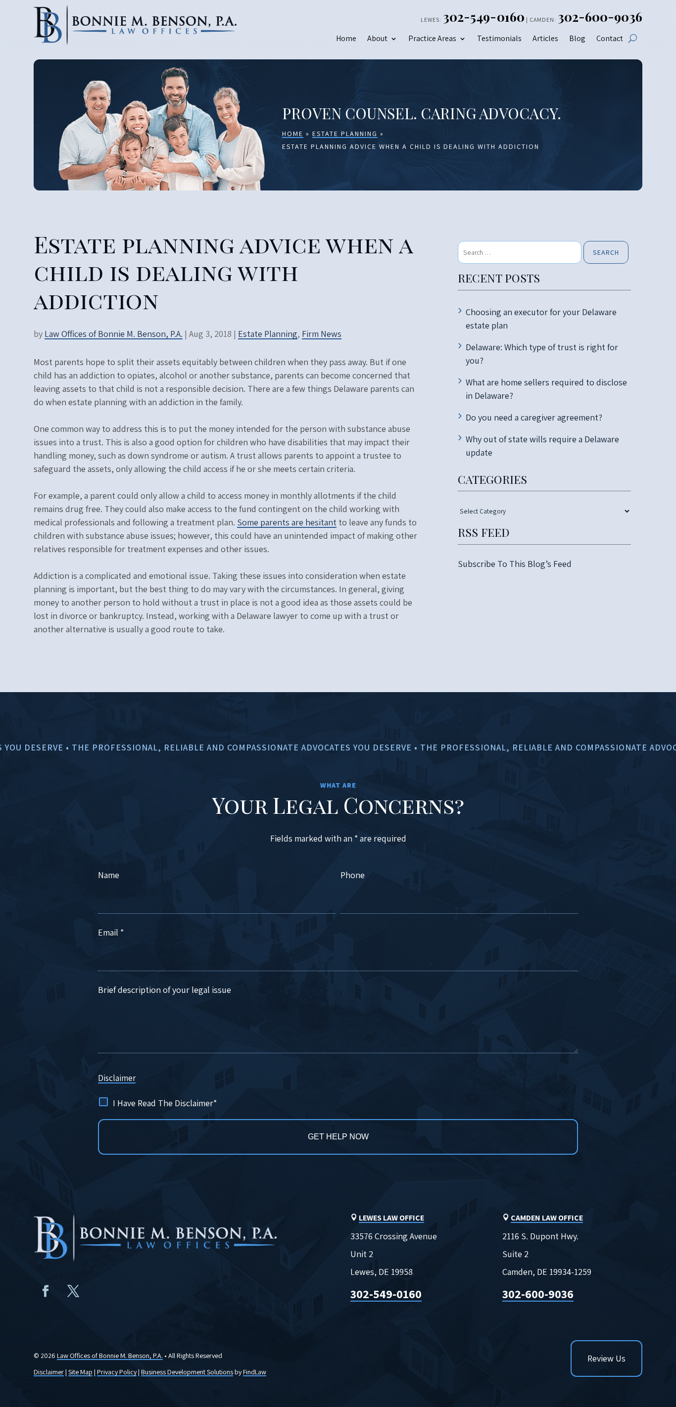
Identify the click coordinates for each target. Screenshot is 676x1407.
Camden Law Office (547, 1218)
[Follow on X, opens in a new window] (73, 1291)
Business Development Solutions (187, 1371)
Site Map (80, 1371)
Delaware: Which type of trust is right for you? (542, 353)
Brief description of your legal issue (164, 989)
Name (108, 875)
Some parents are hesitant (287, 522)
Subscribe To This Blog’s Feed (515, 563)
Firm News (321, 333)
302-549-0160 (483, 16)
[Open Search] (632, 38)
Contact (609, 39)
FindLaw (254, 1371)
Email (111, 932)
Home (346, 39)
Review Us (606, 1358)
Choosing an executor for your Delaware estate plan (541, 318)
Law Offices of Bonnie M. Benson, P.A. (114, 333)
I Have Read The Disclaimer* (165, 1103)
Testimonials (499, 39)
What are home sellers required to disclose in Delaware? (546, 388)
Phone (352, 875)
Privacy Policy (117, 1371)
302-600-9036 (600, 16)
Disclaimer (117, 1078)
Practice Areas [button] (432, 39)
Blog (577, 39)
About (377, 39)
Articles (545, 39)
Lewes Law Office (391, 1218)
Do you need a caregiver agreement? (534, 417)
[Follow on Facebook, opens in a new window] (45, 1291)
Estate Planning (267, 333)
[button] (660, 1331)
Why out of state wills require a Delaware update (542, 445)
